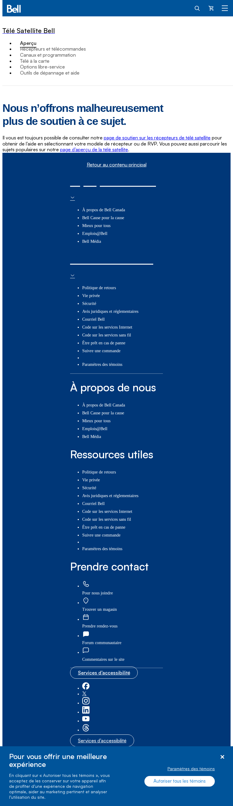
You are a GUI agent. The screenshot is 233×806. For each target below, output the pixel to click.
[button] (103, 659)
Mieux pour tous (96, 225)
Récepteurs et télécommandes (53, 49)
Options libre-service (42, 67)
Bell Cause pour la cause (103, 218)
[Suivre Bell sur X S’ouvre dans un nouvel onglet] (84, 694)
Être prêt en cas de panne (103, 343)
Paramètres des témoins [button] (102, 364)
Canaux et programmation (48, 55)
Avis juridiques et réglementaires (110, 311)
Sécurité (89, 303)
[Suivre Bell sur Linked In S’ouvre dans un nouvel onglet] (85, 712)
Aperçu (28, 43)
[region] (116, 776)
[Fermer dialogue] (222, 757)
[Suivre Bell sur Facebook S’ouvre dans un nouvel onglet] (85, 688)
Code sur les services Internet (107, 327)
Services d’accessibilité (104, 673)
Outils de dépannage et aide (49, 73)
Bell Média (91, 241)
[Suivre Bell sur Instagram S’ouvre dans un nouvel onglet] (85, 703)
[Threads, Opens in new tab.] (85, 730)
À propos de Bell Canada (103, 210)
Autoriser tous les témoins (180, 781)
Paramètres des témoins (191, 768)
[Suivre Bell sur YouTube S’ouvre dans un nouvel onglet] (85, 721)
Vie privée (91, 295)
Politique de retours (99, 288)
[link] (85, 584)
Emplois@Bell (94, 233)
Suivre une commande (101, 351)
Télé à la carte (34, 61)
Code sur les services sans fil (106, 335)
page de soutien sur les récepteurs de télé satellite (157, 138)
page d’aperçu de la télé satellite (94, 149)
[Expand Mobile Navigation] (225, 8)
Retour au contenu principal (117, 165)
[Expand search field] (197, 8)
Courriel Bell (93, 319)
